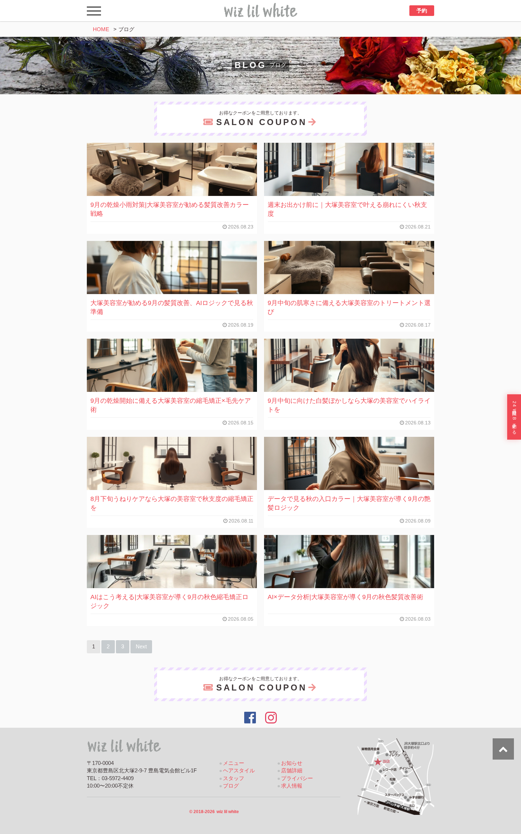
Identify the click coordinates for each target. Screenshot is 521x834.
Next (141, 646)
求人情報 (291, 786)
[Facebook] (250, 717)
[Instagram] (271, 717)
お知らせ (291, 763)
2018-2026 (214, 811)
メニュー (233, 763)
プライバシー (297, 778)
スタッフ (233, 778)
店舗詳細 (291, 770)
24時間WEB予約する (514, 417)
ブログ (231, 786)
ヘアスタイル (239, 770)
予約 (421, 10)
